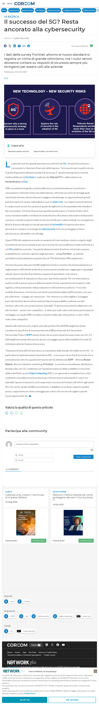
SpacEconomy (20, 10)
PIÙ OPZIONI (72, 700)
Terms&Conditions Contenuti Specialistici (24, 655)
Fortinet (30, 177)
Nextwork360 (13, 667)
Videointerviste (82, 10)
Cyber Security (21, 38)
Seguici (34, 645)
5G (64, 163)
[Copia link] (24, 46)
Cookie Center (49, 655)
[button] (7, 3)
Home (7, 38)
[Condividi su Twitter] (10, 46)
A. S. (6, 78)
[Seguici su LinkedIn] (46, 645)
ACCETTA (24, 700)
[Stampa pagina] (29, 46)
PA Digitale (33, 10)
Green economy (46, 10)
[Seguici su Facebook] (57, 645)
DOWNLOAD (38, 541)
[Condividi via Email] (19, 46)
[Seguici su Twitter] (52, 645)
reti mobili (57, 224)
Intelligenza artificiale (64, 10)
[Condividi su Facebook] (5, 46)
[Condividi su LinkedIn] (15, 46)
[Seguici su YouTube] (63, 645)
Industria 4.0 (7, 10)
